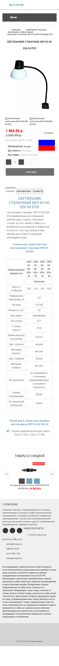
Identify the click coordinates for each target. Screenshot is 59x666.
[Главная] (5, 30)
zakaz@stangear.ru (14, 544)
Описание (10, 191)
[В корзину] (22, 481)
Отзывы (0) (38, 191)
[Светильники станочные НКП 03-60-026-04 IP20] (29, 85)
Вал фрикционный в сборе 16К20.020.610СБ (29, 485)
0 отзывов (48, 133)
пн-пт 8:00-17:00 (13, 553)
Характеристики (24, 191)
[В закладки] (28, 162)
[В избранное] (29, 481)
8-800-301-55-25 (12, 549)
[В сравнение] (34, 162)
